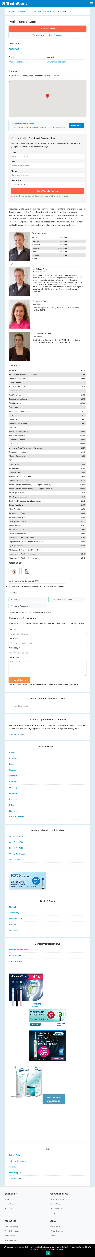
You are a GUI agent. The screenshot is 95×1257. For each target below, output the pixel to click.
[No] (92, 1250)
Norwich (13, 811)
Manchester (14, 799)
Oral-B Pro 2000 (16, 836)
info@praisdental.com (18, 62)
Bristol (12, 805)
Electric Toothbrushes (18, 949)
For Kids (12, 924)
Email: (13, 161)
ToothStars (15, 3)
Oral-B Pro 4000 (16, 842)
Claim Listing (76, 125)
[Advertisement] (47, 1121)
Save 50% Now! (54, 1097)
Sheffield (13, 775)
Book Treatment (47, 28)
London (12, 752)
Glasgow (13, 770)
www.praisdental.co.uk (56, 62)
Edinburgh (13, 787)
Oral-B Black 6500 (17, 854)
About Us (13, 1166)
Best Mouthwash (11, 1240)
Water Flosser (10, 1235)
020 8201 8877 (15, 49)
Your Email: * (14, 638)
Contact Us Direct (17, 1178)
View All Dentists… (17, 734)
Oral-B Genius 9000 (17, 859)
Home (7, 1199)
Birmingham (14, 758)
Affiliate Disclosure (17, 1161)
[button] (47, 96)
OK (48, 1253)
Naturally (13, 907)
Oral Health (14, 930)
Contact (8, 1213)
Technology (14, 912)
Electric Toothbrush (12, 1231)
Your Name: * (14, 629)
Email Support (15, 1172)
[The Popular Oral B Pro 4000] (27, 889)
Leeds (11, 764)
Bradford (13, 781)
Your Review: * (15, 657)
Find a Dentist (10, 1204)
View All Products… (17, 961)
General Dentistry (57, 1199)
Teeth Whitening (56, 1204)
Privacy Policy (15, 1155)
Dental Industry (15, 918)
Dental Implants (56, 1208)
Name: (14, 152)
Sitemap (53, 1235)
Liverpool (13, 793)
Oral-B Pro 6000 (16, 848)
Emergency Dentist (57, 1213)
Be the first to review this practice (48, 35)
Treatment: (16, 180)
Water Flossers (15, 955)
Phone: (14, 171)
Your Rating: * (14, 647)
